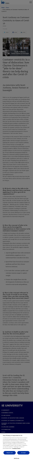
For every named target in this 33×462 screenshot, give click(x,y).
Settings (16, 458)
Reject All (10, 452)
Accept (23, 452)
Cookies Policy (16, 448)
